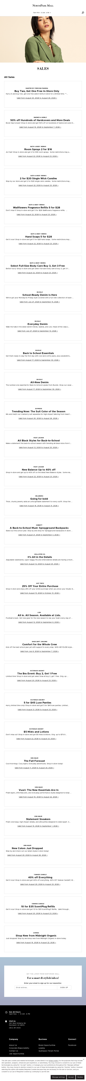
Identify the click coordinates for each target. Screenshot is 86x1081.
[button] (83, 12)
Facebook (72, 1045)
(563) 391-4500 (15, 1028)
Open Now (36, 12)
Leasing (42, 1048)
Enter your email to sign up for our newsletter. (43, 983)
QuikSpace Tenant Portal (49, 1051)
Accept (71, 1077)
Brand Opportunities (47, 1045)
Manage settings (58, 1077)
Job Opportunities (16, 1054)
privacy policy (53, 1060)
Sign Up (64, 987)
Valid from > (37, 98)
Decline (80, 1077)
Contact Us (13, 1051)
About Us (13, 1045)
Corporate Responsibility (19, 1048)
